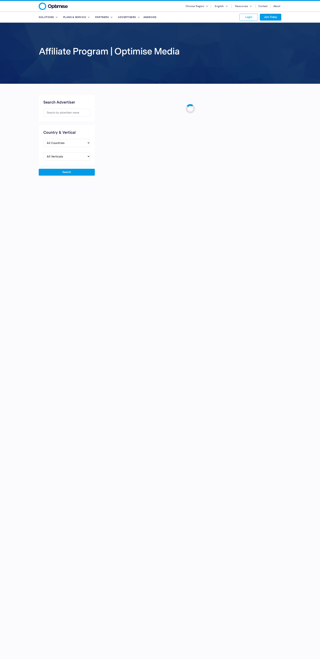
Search (66, 172)
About (276, 6)
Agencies (149, 17)
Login (248, 17)
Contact (263, 6)
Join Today (270, 17)
